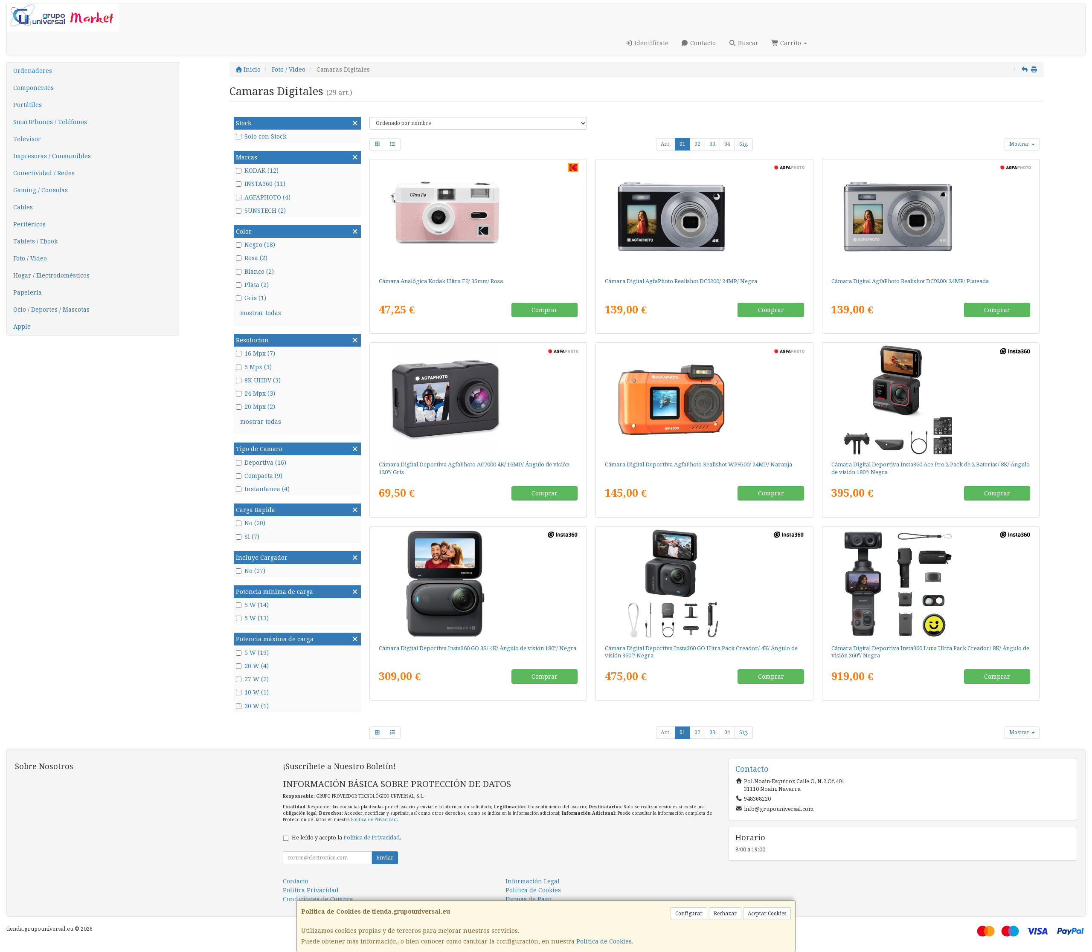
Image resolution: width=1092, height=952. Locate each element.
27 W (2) (256, 679)
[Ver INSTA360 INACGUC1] (704, 583)
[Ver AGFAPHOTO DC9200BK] (704, 216)
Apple (22, 326)
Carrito (790, 43)
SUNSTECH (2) (265, 210)
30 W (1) (256, 706)
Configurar (689, 914)
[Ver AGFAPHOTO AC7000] (478, 399)
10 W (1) (256, 692)
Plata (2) (256, 284)
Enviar (384, 858)
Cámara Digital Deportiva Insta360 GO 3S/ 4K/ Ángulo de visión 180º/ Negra (477, 648)
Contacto (702, 43)
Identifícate (650, 43)
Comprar (544, 310)
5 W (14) (256, 605)
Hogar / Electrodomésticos (51, 275)
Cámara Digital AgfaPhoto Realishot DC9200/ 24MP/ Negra (681, 281)
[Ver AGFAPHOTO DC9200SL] (930, 216)
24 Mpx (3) (259, 393)
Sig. (743, 144)
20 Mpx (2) (259, 406)
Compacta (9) (263, 475)
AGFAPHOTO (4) (267, 197)
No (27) (254, 570)
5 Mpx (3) (258, 367)
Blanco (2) (259, 271)
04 (727, 144)
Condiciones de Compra (318, 899)
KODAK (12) (261, 170)
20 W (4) (256, 666)
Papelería (27, 292)
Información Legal (532, 881)
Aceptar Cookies (767, 914)
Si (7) (251, 536)
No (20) (254, 523)
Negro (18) (259, 244)
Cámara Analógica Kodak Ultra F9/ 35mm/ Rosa (441, 281)
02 (697, 144)
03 (712, 144)
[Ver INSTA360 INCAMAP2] (930, 399)
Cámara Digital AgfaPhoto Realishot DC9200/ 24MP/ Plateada (910, 281)
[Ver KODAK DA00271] (478, 216)
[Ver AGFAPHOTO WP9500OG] (704, 399)
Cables (23, 207)
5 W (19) (256, 652)
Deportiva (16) (265, 462)
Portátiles (27, 104)
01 (682, 144)
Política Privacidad (311, 890)
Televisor (27, 139)
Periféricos (29, 224)
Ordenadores (32, 70)
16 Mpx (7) (259, 353)
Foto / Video (30, 258)
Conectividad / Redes (44, 173)
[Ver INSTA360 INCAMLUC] (930, 583)
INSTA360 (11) (264, 183)
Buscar (747, 43)
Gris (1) (255, 298)
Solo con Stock (265, 136)
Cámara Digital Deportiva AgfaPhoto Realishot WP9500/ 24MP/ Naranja (698, 464)
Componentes (33, 87)
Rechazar (725, 914)
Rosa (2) (255, 258)
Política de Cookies (604, 941)
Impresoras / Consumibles (52, 156)
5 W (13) (256, 618)
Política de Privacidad (374, 819)
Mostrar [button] (1020, 144)
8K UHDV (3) (262, 380)
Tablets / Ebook (35, 241)
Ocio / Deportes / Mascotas (51, 309)
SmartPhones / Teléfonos (50, 122)
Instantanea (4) (267, 489)
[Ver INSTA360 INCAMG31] (478, 583)
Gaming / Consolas (40, 190)
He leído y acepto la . (346, 837)
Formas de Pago (528, 899)
